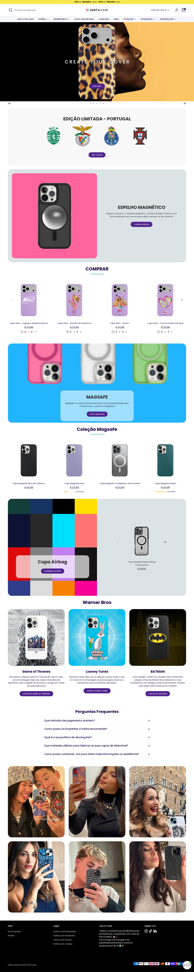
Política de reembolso (64, 935)
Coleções (128, 19)
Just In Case (31, 965)
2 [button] (93, 103)
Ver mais (97, 86)
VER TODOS (97, 154)
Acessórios (147, 19)
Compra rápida (141, 224)
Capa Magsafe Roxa (74, 483)
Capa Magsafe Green (165, 483)
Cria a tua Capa (25, 19)
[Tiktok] (150, 931)
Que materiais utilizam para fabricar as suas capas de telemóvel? (86, 745)
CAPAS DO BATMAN (157, 693)
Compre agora (97, 273)
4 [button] (100, 103)
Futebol (42, 19)
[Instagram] (146, 931)
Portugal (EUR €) (159, 10)
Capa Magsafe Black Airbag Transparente (141, 563)
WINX (116, 19)
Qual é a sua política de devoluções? (68, 737)
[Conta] (176, 10)
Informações (167, 19)
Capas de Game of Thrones (36, 693)
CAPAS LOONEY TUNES (97, 690)
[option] (97, 61)
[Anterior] (9, 103)
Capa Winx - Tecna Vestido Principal (165, 323)
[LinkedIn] (155, 931)
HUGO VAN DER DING (84, 19)
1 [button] (90, 103)
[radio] (21, 331)
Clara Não (104, 19)
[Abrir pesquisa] (10, 10)
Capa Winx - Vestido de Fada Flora (74, 323)
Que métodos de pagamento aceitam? (69, 720)
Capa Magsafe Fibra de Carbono (29, 483)
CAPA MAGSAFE (97, 414)
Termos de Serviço (62, 939)
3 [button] (97, 103)
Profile (11, 935)
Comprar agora (52, 571)
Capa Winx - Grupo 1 (120, 323)
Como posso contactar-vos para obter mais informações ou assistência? (91, 754)
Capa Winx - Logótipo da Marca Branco (29, 323)
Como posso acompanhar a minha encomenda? (75, 729)
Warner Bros (60, 19)
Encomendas (14, 931)
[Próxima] (184, 103)
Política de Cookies (62, 943)
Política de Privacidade (64, 931)
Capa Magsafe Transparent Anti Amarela (120, 483)
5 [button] (103, 103)
